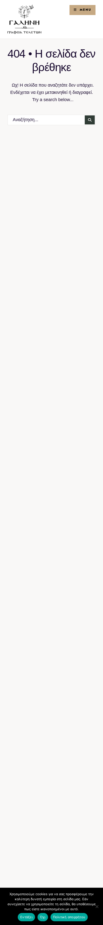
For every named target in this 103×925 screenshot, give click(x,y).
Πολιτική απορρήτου (69, 917)
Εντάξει (26, 917)
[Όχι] (96, 906)
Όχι (43, 917)
